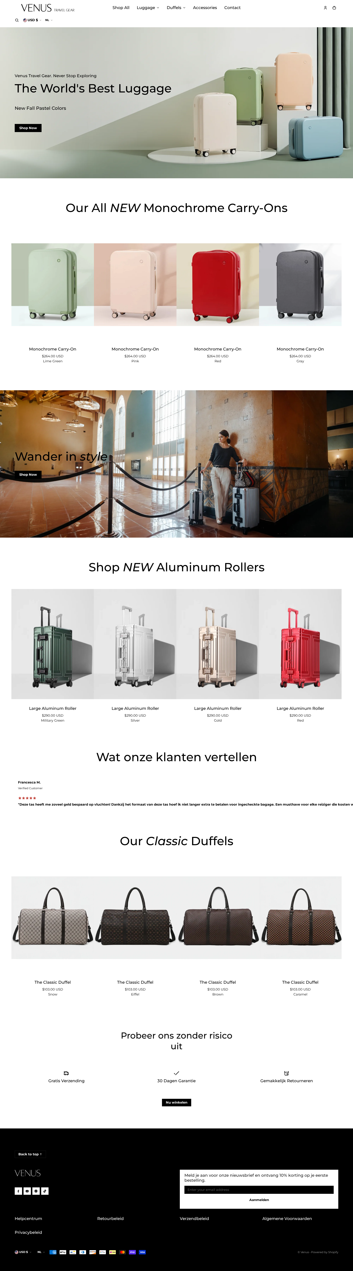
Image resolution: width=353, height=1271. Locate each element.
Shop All (121, 7)
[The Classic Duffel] (52, 918)
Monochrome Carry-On (52, 349)
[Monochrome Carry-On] (52, 285)
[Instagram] (36, 1191)
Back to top (28, 1154)
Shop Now (28, 128)
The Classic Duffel (53, 982)
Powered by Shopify (324, 1252)
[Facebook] (18, 1191)
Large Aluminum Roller (52, 708)
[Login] (325, 8)
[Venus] (47, 8)
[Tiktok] (45, 1191)
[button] (17, 20)
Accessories (205, 7)
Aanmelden (259, 1200)
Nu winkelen (176, 1102)
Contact (232, 7)
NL (47, 20)
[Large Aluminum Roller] (52, 644)
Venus (305, 1252)
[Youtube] (27, 1191)
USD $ (33, 20)
